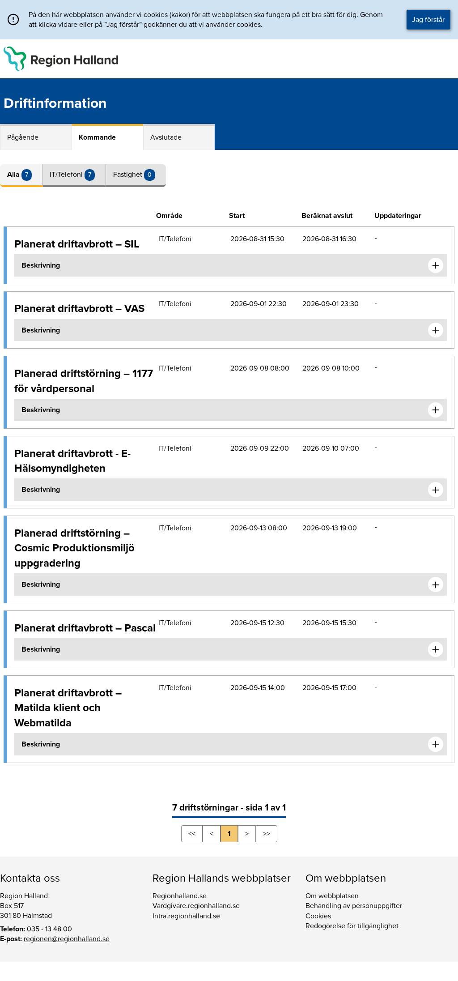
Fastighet (128, 174)
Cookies (318, 916)
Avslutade (166, 137)
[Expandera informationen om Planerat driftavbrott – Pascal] (435, 649)
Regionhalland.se (180, 895)
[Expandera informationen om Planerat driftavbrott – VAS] (435, 330)
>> (266, 833)
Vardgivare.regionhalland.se (196, 905)
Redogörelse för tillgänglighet (352, 925)
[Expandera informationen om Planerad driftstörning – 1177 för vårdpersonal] (435, 410)
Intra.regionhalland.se (186, 916)
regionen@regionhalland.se (67, 938)
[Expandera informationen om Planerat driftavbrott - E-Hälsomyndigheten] (435, 489)
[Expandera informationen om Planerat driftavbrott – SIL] (435, 265)
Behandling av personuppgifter (353, 905)
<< (191, 833)
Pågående (22, 137)
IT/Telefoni (67, 174)
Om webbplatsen (332, 895)
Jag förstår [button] (428, 19)
